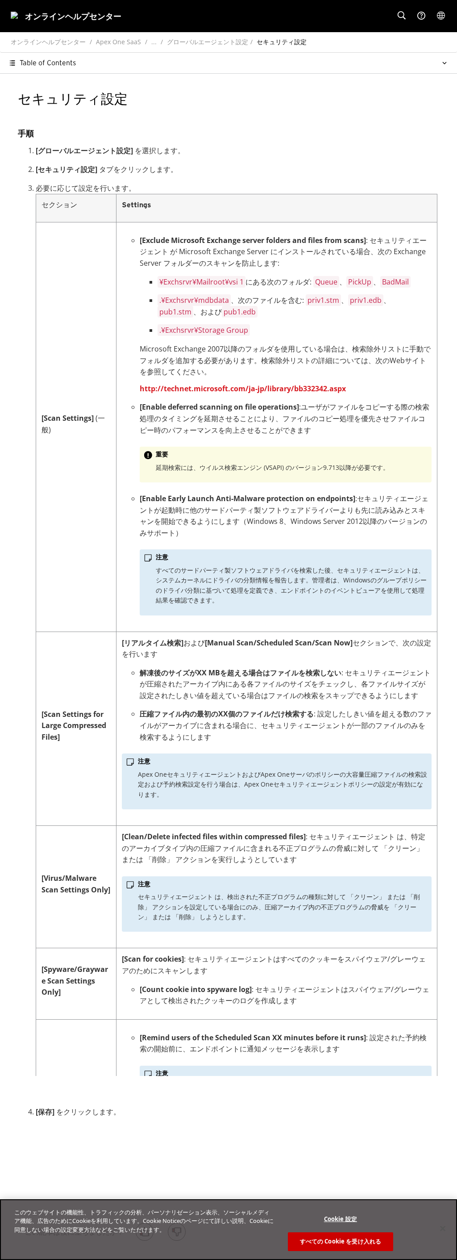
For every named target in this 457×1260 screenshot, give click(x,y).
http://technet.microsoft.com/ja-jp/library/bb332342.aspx (243, 388)
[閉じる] (443, 1228)
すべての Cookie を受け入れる (340, 1241)
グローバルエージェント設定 (207, 42)
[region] (228, 1229)
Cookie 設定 (340, 1219)
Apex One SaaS (118, 42)
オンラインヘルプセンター (48, 42)
